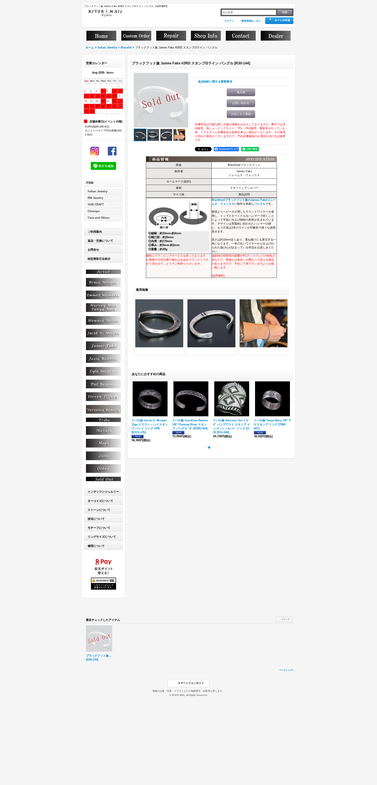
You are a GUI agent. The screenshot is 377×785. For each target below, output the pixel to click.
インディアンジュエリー (103, 491)
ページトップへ (286, 670)
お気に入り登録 (241, 114)
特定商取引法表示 (99, 258)
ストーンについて (99, 509)
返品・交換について (100, 240)
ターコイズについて (100, 501)
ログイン (229, 20)
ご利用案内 (95, 231)
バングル (260, 203)
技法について (96, 518)
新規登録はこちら (251, 20)
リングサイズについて (102, 536)
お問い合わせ (240, 103)
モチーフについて (99, 527)
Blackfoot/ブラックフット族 (230, 199)
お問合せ (93, 249)
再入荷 (241, 92)
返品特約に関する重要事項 (215, 81)
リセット (285, 619)
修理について (96, 545)
